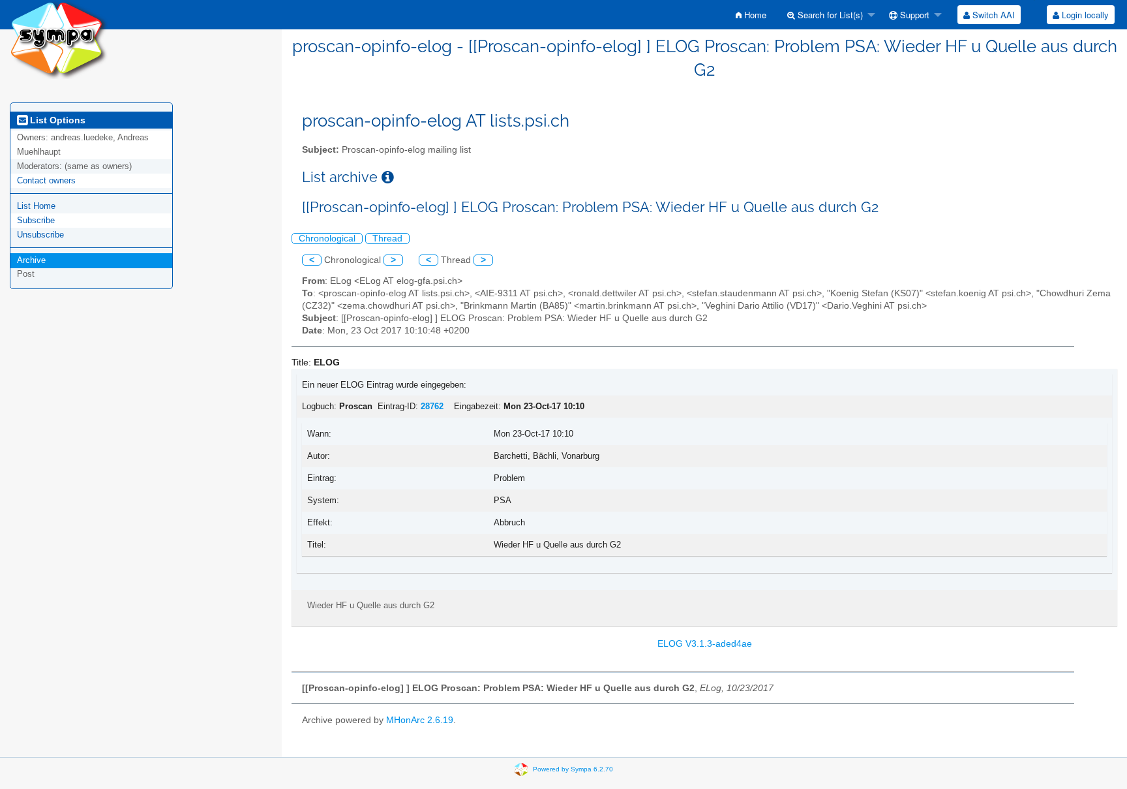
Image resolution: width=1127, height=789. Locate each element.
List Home (36, 206)
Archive (31, 260)
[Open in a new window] (388, 177)
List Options (56, 120)
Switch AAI (992, 14)
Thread (387, 238)
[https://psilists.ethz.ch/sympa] (59, 39)
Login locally (1084, 14)
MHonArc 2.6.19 (419, 720)
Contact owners (46, 180)
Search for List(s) (829, 14)
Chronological (327, 238)
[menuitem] (751, 14)
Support (913, 14)
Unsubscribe (40, 235)
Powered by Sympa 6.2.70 (573, 769)
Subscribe (36, 220)
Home (754, 14)
